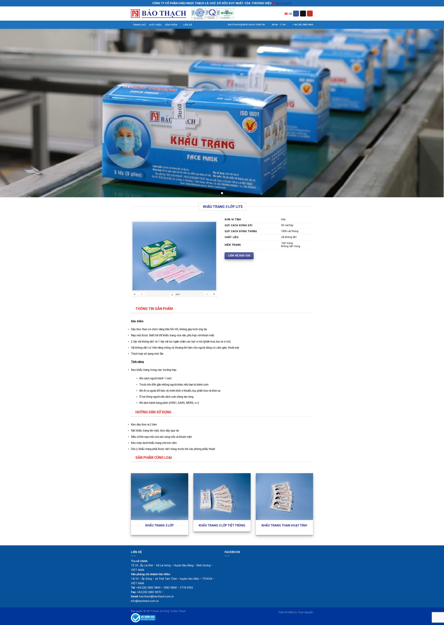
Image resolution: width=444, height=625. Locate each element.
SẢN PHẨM (171, 24)
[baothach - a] (158, 13)
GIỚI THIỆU (155, 24)
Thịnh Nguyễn (305, 612)
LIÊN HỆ (187, 24)
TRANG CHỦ (139, 24)
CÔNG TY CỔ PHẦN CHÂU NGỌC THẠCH (178, 3)
